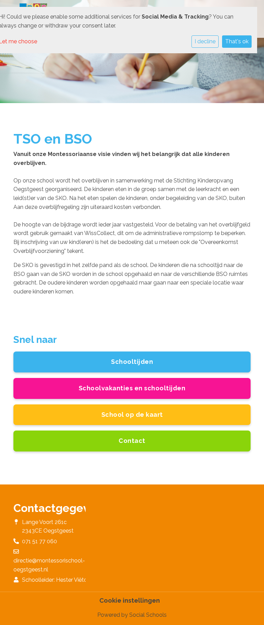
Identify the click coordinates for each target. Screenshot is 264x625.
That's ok (237, 41)
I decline (205, 41)
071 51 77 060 (39, 541)
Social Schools (148, 615)
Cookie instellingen (129, 601)
